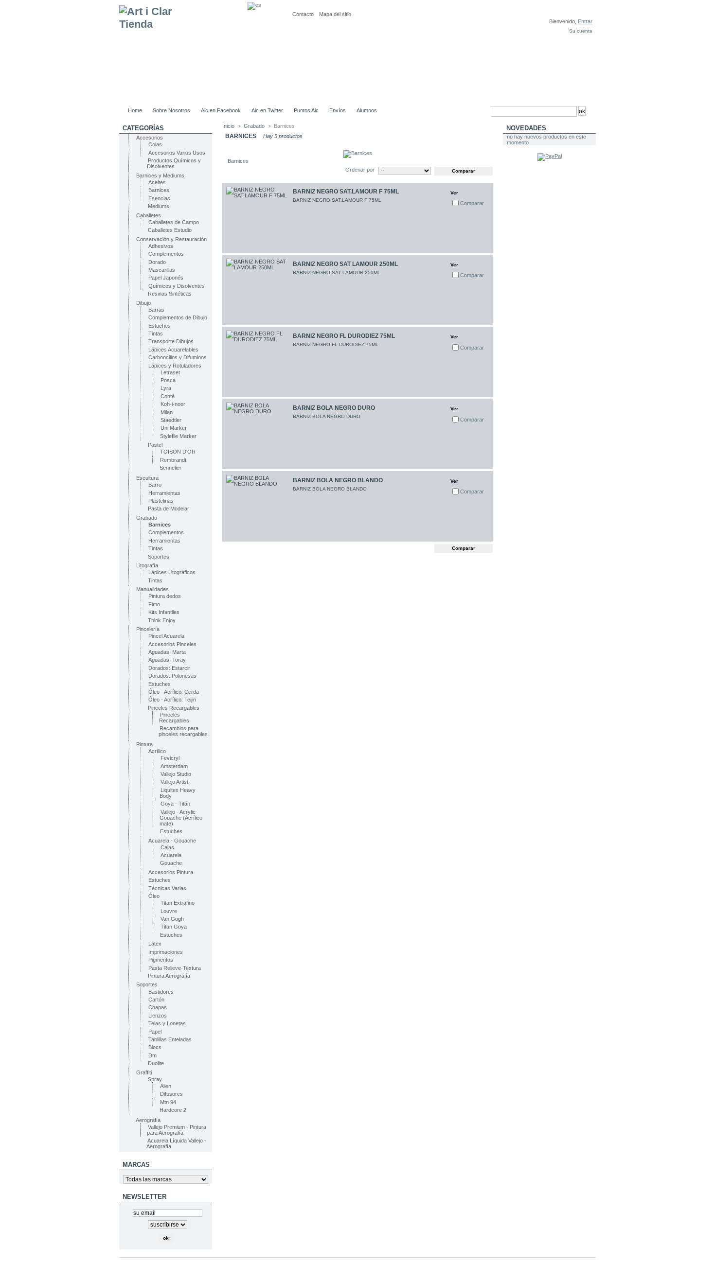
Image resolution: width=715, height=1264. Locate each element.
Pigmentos (160, 960)
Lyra (166, 388)
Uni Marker (174, 428)
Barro (154, 485)
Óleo (154, 896)
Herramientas (164, 493)
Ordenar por (360, 170)
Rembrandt (173, 460)
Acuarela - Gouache (172, 840)
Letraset (170, 372)
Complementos (166, 254)
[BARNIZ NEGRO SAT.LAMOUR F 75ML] (257, 218)
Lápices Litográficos (172, 572)
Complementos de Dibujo (177, 317)
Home (135, 110)
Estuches (159, 326)
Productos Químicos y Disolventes (174, 163)
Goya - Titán (175, 804)
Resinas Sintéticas (170, 294)
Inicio (228, 126)
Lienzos (157, 1015)
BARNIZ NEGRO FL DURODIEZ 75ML (344, 336)
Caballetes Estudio (170, 230)
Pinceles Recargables (173, 708)
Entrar (585, 21)
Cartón (156, 999)
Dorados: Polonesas (172, 676)
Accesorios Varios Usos (176, 153)
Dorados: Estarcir (169, 668)
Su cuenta (580, 31)
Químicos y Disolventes (176, 286)
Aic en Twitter (267, 110)
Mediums (158, 206)
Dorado (157, 262)
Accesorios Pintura (170, 872)
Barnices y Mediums (160, 175)
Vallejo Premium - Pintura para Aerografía (176, 1130)
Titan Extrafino (178, 903)
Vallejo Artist (174, 782)
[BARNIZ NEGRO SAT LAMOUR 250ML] (257, 290)
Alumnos (367, 110)
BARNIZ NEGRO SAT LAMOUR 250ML (345, 264)
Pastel (155, 445)
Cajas (167, 847)
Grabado (146, 518)
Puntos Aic (306, 110)
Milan (167, 412)
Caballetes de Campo (173, 222)
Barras (156, 310)
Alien (165, 1086)
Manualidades (152, 589)
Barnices (158, 190)
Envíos (337, 110)
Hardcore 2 (173, 1110)
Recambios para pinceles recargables (183, 731)
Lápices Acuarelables (173, 349)
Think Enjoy (162, 620)
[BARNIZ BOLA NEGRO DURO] (257, 434)
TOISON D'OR (178, 452)
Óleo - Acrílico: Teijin (172, 699)
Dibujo (143, 303)
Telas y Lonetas (167, 1023)
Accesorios (149, 137)
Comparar (472, 203)
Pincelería (148, 629)
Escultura (147, 478)
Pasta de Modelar (168, 508)
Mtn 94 (168, 1102)
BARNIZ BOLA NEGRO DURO (334, 407)
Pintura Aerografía (169, 976)
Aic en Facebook (221, 110)
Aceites (157, 182)
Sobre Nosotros (171, 110)
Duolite (156, 1063)
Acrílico (157, 751)
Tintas (155, 333)
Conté (168, 396)
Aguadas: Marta (167, 652)
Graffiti (144, 1072)
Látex (154, 944)
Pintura (144, 744)
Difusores (171, 1094)
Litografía (147, 565)
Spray (155, 1079)
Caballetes (148, 215)
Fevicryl (170, 758)
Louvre (169, 911)
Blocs (154, 1047)
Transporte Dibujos (171, 341)
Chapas (157, 1007)
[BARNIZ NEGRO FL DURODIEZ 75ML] (257, 362)
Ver (454, 192)
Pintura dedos (164, 596)
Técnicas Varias (167, 888)
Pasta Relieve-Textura (174, 968)
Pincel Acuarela (166, 636)
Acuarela (171, 855)
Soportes (158, 557)
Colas (155, 144)
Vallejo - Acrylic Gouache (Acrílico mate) (181, 817)
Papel (154, 1032)
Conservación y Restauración (171, 239)
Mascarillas (161, 270)
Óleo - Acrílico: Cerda (173, 692)
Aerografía (148, 1120)
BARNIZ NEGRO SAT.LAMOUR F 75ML (346, 191)
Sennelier (170, 468)
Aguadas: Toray (167, 660)
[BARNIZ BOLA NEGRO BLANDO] (257, 506)
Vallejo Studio (176, 774)
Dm (152, 1055)
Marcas (136, 1164)
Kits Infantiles (163, 612)
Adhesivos (160, 246)
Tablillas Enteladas (170, 1039)
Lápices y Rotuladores (174, 366)
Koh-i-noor (173, 404)
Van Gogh (172, 919)
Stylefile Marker (178, 436)
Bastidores (161, 992)
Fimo (154, 604)
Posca (168, 380)
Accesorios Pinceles (172, 644)
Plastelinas (161, 501)
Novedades (526, 128)
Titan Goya (174, 927)
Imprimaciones (165, 952)
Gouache (171, 863)
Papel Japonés (165, 278)
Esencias (159, 198)
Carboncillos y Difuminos (177, 357)
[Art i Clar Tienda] (183, 52)
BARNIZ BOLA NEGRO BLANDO (338, 480)
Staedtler (171, 420)
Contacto (303, 14)
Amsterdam (174, 766)
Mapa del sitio (335, 14)
